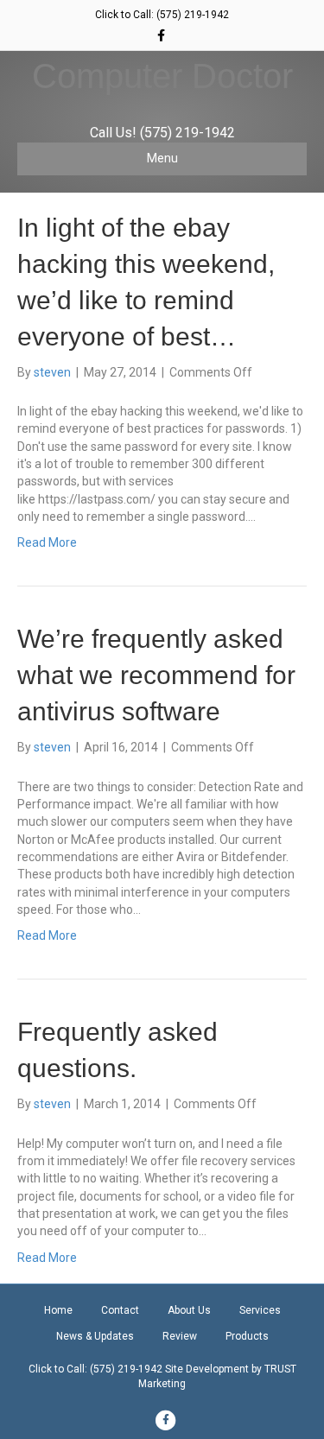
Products (247, 1336)
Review (179, 1336)
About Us (189, 1310)
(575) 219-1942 (192, 15)
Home (58, 1310)
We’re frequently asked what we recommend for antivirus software (156, 675)
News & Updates (95, 1336)
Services (260, 1310)
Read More (47, 542)
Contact (120, 1310)
